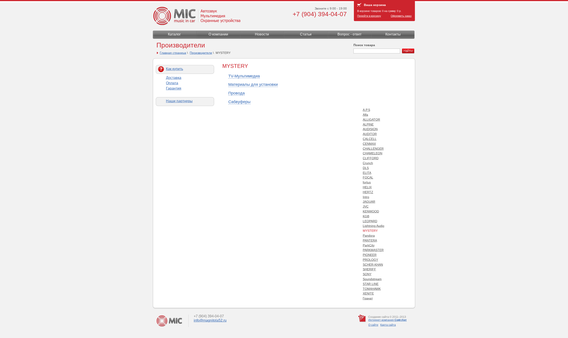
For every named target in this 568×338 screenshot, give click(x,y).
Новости (262, 34)
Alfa (365, 114)
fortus (367, 182)
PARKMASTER (373, 250)
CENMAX (369, 143)
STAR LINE (371, 284)
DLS (366, 168)
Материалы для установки (253, 84)
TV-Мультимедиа (244, 76)
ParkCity (369, 245)
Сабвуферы (239, 102)
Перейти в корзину (369, 16)
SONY (367, 274)
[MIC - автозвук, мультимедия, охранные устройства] (196, 24)
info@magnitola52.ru (210, 320)
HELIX (367, 187)
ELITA (367, 173)
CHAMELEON (372, 153)
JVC (366, 206)
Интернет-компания (387, 320)
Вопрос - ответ (349, 34)
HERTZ (368, 192)
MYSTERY (370, 230)
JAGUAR (369, 201)
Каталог (174, 34)
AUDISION (370, 129)
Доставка (173, 78)
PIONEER (370, 255)
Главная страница (173, 53)
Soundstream (372, 279)
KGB (366, 216)
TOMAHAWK (372, 289)
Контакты (393, 34)
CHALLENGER (373, 148)
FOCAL (368, 177)
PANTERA (370, 240)
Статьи (306, 34)
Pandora (369, 235)
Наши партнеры (179, 101)
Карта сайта (388, 324)
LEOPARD (370, 221)
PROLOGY (370, 259)
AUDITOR (370, 134)
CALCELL (370, 139)
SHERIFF (369, 269)
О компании (218, 34)
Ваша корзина (375, 5)
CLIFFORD (371, 158)
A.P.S (366, 110)
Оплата (172, 83)
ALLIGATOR (371, 119)
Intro (366, 197)
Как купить (174, 69)
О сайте (373, 324)
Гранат (368, 298)
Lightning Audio (373, 226)
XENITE (368, 293)
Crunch (368, 163)
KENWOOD (371, 211)
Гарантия (173, 88)
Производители (201, 53)
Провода (236, 93)
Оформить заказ (401, 16)
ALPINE (368, 124)
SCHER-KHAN (373, 264)
